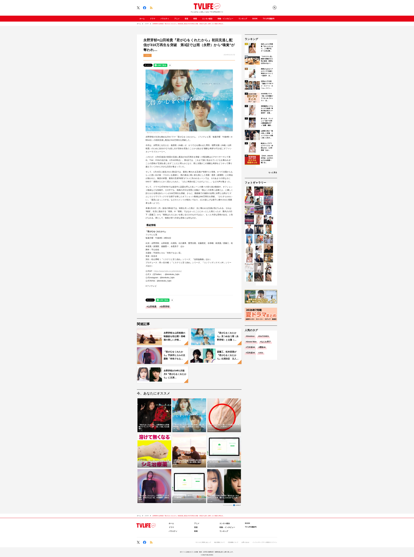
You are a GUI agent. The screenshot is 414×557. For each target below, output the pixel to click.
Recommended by (228, 505)
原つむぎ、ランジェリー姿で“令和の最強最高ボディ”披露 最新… (267, 122)
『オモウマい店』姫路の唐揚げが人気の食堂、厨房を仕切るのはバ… (267, 60)
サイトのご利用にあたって (203, 542)
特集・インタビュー (225, 19)
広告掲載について (233, 542)
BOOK (255, 19)
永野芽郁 (165, 306)
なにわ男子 (266, 342)
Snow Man (251, 342)
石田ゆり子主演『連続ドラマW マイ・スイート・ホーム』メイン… (267, 84)
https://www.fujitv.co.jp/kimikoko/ (168, 271)
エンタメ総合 (207, 19)
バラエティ (164, 19)
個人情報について (219, 542)
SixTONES (264, 336)
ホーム (142, 19)
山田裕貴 (152, 306)
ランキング (242, 19)
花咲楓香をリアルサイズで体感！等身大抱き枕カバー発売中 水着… (267, 109)
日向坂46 (251, 353)
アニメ (177, 19)
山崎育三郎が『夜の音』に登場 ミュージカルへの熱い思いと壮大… (267, 134)
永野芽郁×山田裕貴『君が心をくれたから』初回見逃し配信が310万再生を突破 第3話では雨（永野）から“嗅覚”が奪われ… (188, 23)
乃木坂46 (251, 347)
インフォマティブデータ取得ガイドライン (264, 542)
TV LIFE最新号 (268, 19)
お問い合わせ (245, 542)
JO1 (261, 353)
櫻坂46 (263, 347)
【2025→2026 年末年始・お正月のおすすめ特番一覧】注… (267, 159)
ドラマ (152, 19)
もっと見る (272, 172)
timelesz (251, 336)
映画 (195, 19)
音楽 (186, 19)
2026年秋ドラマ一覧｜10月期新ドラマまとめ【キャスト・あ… (267, 97)
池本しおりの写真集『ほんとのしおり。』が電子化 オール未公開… (267, 47)
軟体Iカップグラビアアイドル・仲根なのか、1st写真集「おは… (267, 146)
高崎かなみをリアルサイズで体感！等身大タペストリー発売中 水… (267, 72)
